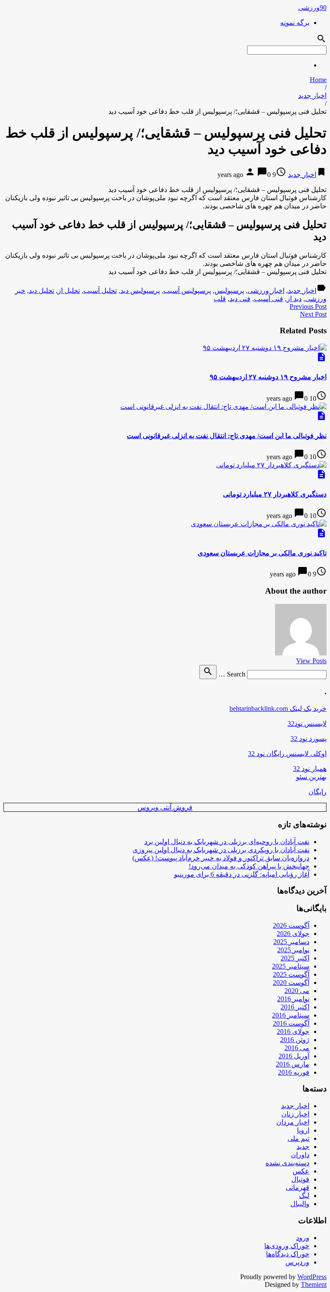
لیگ (304, 1195)
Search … (231, 674)
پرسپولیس (229, 290)
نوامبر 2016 (293, 999)
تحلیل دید (41, 290)
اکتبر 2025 (295, 958)
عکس (301, 1171)
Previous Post (308, 306)
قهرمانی (297, 1187)
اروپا (303, 1130)
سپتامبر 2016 (290, 1015)
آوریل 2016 (293, 1056)
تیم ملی (298, 1138)
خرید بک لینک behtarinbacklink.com (278, 708)
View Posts (311, 660)
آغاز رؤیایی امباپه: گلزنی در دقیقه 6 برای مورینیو (241, 874)
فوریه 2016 (293, 1072)
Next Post (313, 314)
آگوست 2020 (291, 982)
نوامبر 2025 (293, 950)
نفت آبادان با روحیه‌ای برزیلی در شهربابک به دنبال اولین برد (226, 841)
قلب (220, 298)
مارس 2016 (292, 1064)
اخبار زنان (295, 1114)
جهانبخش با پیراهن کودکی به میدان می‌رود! (249, 866)
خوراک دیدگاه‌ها (287, 1254)
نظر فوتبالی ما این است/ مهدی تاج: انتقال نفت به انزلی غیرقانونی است (227, 435)
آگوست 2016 (291, 1023)
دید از (294, 298)
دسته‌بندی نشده (287, 1163)
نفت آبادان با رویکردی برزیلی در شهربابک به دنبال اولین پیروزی (220, 849)
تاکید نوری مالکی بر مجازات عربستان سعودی (262, 553)
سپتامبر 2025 (290, 966)
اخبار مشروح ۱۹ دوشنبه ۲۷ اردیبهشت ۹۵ (268, 377)
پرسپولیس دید (140, 290)
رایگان (318, 791)
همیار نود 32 (310, 768)
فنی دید (240, 298)
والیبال (299, 1203)
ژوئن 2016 (294, 1039)
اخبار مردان (292, 1122)
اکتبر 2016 (295, 1007)
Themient (314, 1284)
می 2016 (296, 1047)
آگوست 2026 (291, 925)
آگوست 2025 (291, 974)
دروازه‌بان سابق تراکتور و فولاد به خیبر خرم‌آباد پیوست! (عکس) (220, 858)
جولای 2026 (293, 933)
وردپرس (297, 1262)
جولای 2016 (293, 1031)
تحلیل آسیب (100, 290)
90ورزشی (312, 7)
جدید (302, 1146)
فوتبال (300, 1179)
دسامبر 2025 (291, 941)
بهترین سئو (311, 776)
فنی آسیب (268, 298)
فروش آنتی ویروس (165, 807)
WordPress (312, 1276)
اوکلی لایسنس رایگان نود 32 (287, 753)
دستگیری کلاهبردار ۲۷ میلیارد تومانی (275, 494)
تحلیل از (69, 290)
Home (318, 79)
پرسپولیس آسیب (187, 290)
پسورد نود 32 (308, 738)
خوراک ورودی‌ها (286, 1245)
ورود (302, 1237)
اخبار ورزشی (266, 290)
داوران (300, 1154)
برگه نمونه (294, 22)
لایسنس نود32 (307, 723)
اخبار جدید (312, 95)
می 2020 (296, 990)
